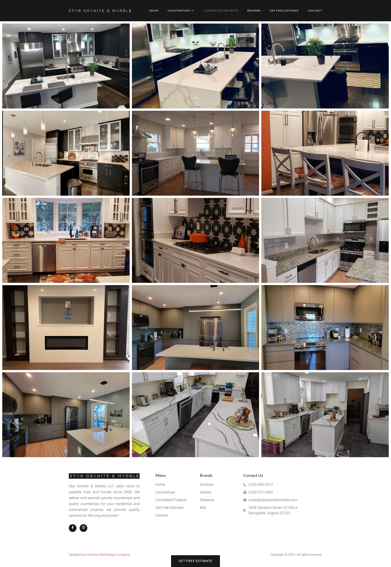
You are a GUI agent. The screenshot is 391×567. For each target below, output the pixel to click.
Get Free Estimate (284, 10)
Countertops (179, 10)
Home (154, 10)
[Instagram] (83, 528)
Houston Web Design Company (108, 554)
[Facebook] (72, 528)
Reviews (254, 10)
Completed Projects (221, 10)
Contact (315, 10)
